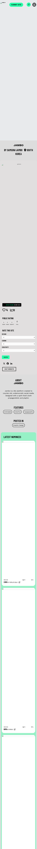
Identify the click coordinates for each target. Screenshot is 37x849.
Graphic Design (18, 425)
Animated (7, 412)
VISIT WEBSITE (9, 369)
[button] (29, 5)
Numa (5, 729)
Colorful (17, 412)
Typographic (28, 412)
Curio (5, 582)
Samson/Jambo (15, 150)
